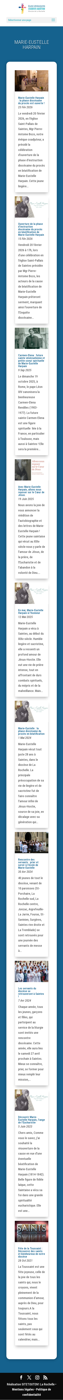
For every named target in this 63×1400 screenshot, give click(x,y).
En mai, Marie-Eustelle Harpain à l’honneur (30, 612)
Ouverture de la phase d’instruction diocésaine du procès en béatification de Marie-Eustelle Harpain (31, 229)
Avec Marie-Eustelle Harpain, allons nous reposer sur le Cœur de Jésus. (31, 491)
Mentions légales (23, 1389)
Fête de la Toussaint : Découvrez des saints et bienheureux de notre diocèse (31, 1252)
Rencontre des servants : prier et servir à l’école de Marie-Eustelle (28, 863)
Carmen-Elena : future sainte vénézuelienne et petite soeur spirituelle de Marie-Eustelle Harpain (31, 361)
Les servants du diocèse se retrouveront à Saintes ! (31, 992)
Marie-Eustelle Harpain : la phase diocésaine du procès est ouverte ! (31, 100)
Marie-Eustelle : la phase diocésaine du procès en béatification (31, 731)
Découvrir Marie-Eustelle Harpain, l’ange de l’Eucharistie (31, 1119)
